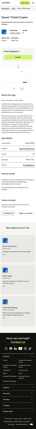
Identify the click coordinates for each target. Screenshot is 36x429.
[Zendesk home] (6, 3)
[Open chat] (31, 424)
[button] (16, 356)
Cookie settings (8, 421)
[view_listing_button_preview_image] (14, 73)
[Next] (22, 88)
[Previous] (14, 88)
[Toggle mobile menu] (33, 3)
